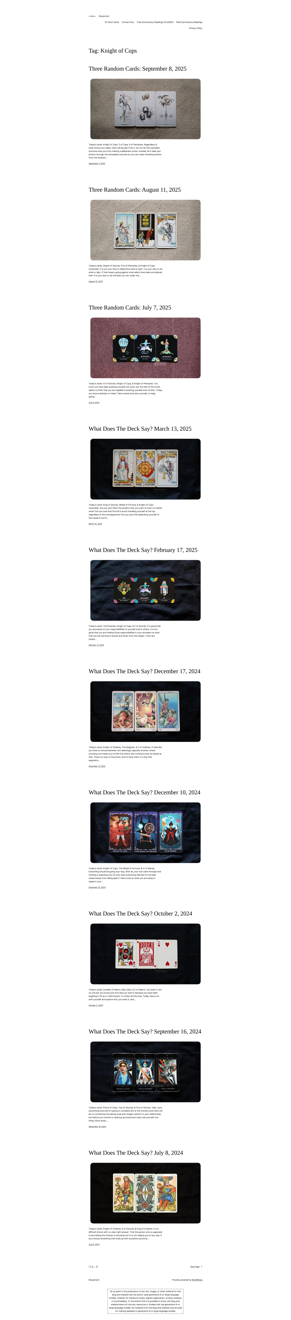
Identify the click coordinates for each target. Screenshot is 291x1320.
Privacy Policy (195, 28)
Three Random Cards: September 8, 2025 (138, 68)
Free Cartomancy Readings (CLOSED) (155, 22)
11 (97, 1266)
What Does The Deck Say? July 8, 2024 (136, 1152)
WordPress (197, 1280)
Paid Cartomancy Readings (189, 22)
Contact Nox (128, 22)
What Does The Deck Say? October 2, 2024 (140, 913)
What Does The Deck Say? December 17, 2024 (144, 671)
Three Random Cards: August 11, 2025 (135, 189)
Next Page (196, 1266)
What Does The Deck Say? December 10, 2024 (144, 792)
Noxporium (104, 16)
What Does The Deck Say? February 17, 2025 (143, 550)
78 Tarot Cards (112, 22)
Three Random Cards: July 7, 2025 (130, 307)
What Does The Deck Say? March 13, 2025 (140, 428)
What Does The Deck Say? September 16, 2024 (145, 1031)
